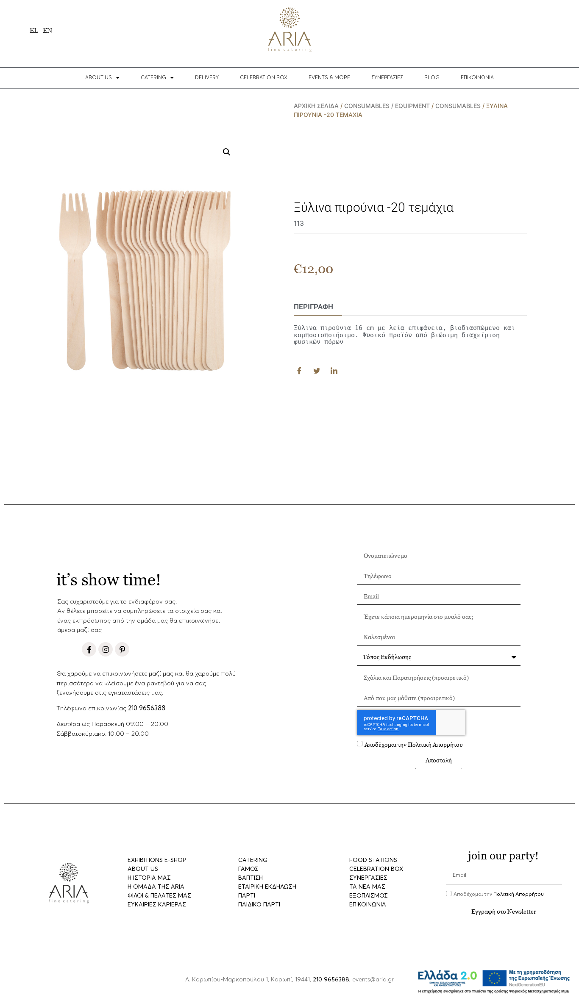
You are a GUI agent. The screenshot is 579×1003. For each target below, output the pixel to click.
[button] (226, 152)
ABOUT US (98, 77)
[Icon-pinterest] (122, 649)
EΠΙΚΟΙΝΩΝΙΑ (477, 77)
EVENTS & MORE (329, 77)
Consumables (458, 105)
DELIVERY (207, 77)
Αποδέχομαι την (414, 744)
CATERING (153, 77)
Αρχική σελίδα (316, 105)
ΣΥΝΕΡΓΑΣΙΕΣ (387, 77)
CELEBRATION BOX (263, 77)
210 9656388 (146, 708)
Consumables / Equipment (387, 105)
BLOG (432, 77)
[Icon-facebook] (89, 649)
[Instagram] (105, 649)
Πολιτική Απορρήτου (435, 744)
